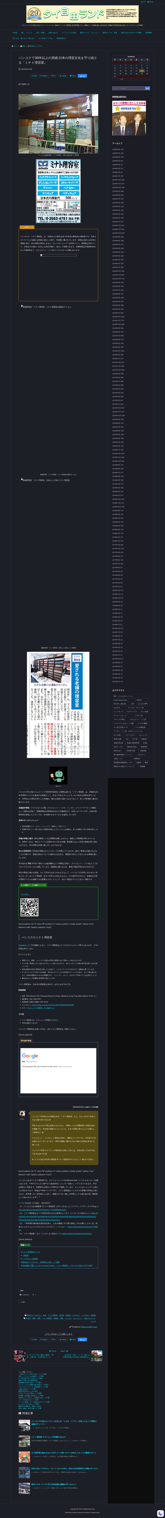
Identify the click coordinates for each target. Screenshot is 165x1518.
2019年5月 (117, 480)
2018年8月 (117, 514)
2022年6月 (118, 339)
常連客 (56, 1318)
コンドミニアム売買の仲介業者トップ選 (34, 1385)
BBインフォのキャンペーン (123, 696)
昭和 (39, 1318)
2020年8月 (118, 423)
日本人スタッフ (89, 1318)
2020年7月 (118, 427)
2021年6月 (118, 385)
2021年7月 (117, 381)
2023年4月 (118, 301)
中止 (127, 739)
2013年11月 (117, 682)
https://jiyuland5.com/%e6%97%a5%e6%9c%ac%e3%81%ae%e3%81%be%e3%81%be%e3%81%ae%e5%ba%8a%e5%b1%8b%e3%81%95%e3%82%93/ (58, 1216)
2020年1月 (117, 450)
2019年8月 (118, 469)
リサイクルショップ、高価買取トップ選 (33, 1387)
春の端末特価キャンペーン (123, 755)
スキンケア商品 (119, 719)
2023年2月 (118, 309)
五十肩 (135, 739)
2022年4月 (118, 347)
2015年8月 (117, 636)
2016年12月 (117, 590)
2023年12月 (118, 271)
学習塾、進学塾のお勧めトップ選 (31, 1395)
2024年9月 (118, 237)
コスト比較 (144, 711)
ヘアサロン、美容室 (89, 1315)
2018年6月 (117, 522)
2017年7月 (117, 564)
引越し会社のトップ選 (27, 1389)
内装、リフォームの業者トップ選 (31, 1376)
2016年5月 (117, 613)
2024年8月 (118, 241)
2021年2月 (117, 400)
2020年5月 (118, 434)
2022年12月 (118, 317)
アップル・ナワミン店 (136, 708)
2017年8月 (117, 560)
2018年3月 (117, 533)
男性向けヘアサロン (36, 46)
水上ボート (142, 755)
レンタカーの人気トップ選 (29, 1404)
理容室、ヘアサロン (73, 1315)
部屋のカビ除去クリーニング (124, 766)
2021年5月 (118, 389)
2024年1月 (118, 267)
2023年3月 (118, 305)
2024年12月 (118, 225)
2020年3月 (118, 442)
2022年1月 (117, 358)
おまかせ (117, 708)
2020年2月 (118, 446)
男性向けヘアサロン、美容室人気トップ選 (34, 1398)
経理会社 (137, 758)
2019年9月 (117, 465)
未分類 (61, 1315)
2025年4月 (118, 210)
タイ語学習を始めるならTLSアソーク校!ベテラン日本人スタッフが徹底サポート (63, 1453)
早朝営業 (143, 751)
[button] (160, 1513)
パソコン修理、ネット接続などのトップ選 (34, 1402)
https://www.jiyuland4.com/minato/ (77, 1233)
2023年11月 (118, 275)
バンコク (68, 1318)
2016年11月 (117, 594)
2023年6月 (118, 294)
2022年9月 (118, 328)
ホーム (15, 46)
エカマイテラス (131, 711)
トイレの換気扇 (139, 727)
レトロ (93, 1321)
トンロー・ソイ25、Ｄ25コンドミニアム (128, 731)
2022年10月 (118, 324)
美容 (23, 46)
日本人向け (118, 751)
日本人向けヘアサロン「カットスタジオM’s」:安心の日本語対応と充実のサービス (64, 1468)
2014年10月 (117, 659)
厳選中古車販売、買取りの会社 (30, 1406)
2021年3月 (118, 396)
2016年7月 (117, 609)
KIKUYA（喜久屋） (120, 704)
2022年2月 (118, 355)
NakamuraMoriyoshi (89, 1327)
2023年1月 (118, 313)
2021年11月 (118, 366)
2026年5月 (117, 161)
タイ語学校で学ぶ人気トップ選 (31, 1378)
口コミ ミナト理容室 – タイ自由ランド (41, 1008)
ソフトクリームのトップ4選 (124, 723)
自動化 (138, 762)
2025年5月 (118, 206)
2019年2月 (117, 491)
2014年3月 (117, 678)
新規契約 (144, 747)
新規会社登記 (132, 747)
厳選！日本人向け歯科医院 (28, 1380)
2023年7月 (118, 290)
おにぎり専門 (142, 704)
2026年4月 (117, 165)
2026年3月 (117, 168)
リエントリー (143, 735)
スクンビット (77, 1318)
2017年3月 (117, 579)
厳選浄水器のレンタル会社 (28, 1391)
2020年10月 (118, 415)
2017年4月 (117, 575)
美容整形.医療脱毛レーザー (123, 762)
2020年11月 (118, 412)
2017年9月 (117, 556)
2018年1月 (117, 541)
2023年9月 (118, 282)
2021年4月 (118, 393)
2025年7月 (118, 199)
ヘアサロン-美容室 (30, 1259)
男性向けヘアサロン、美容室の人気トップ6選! (41, 1262)
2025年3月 (118, 214)
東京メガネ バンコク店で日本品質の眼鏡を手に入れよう (54, 1484)
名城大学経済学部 (133, 743)
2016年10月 (117, 598)
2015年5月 (117, 644)
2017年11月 (118, 548)
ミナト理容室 (52, 1315)
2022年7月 (118, 336)
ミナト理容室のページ (31, 1252)
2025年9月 (118, 191)
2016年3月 (117, 617)
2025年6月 (118, 203)
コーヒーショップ (120, 715)
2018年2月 (117, 537)
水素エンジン (118, 758)
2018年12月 (118, 499)
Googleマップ (24, 945)
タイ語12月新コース (121, 727)
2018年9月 (117, 510)
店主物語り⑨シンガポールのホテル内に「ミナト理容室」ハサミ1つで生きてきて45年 (57, 1265)
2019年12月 (118, 453)
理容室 (26, 1255)
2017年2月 (117, 583)
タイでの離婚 (142, 723)
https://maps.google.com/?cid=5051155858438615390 (53, 1005)
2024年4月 (118, 256)
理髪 (61, 1318)
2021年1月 (117, 404)
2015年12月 (117, 628)
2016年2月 (117, 621)
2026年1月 (117, 176)
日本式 (28, 1318)
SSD (132, 704)
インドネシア (118, 711)
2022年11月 (118, 320)
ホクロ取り (118, 735)
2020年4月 (118, 438)
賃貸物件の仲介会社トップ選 (30, 1383)
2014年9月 (117, 663)
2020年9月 (118, 419)
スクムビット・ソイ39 (138, 719)
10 (115, 68)
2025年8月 (118, 195)
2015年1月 (117, 655)
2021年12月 (118, 362)
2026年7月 (118, 153)
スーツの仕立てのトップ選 (28, 1400)
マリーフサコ (130, 735)
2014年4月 (117, 674)
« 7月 (121, 79)
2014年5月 (117, 670)
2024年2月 (118, 263)
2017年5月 (117, 571)
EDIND (139, 700)
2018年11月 (118, 503)
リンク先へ (24, 894)
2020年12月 (118, 408)
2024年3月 (118, 260)
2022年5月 (118, 343)
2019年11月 (118, 457)
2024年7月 (118, 244)
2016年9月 (117, 602)
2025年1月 (117, 222)
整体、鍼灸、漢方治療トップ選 (30, 1408)
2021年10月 (118, 370)
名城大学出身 (118, 743)
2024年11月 (118, 229)
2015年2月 (117, 651)
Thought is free (94, 1512)
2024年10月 (118, 233)
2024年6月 (118, 248)
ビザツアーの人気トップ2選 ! (30, 1393)
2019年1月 (117, 495)
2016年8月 (117, 606)
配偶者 (142, 766)
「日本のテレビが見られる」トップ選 (33, 1374)
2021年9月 (118, 374)
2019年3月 (117, 488)
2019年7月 (117, 472)
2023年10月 (118, 279)
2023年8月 (118, 286)
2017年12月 (117, 545)
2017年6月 (117, 567)
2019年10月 (118, 461)
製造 (146, 762)
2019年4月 (117, 484)
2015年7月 (117, 640)
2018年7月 (117, 518)
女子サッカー (118, 747)
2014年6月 (117, 666)
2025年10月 (118, 187)
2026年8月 (118, 149)
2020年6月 (118, 431)
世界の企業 (118, 739)
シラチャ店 (139, 715)
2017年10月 (117, 552)
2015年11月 (117, 632)
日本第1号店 (130, 751)
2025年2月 (117, 218)
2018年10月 (118, 507)
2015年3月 (117, 647)
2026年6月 (118, 157)
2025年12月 (118, 180)
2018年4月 (117, 529)
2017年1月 (117, 587)
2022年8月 (118, 332)
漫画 (34, 1318)
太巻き (145, 743)
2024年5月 (118, 252)
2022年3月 (118, 351)
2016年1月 (117, 625)
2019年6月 (117, 476)
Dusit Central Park (120, 700)
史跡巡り (144, 739)
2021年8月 (118, 377)
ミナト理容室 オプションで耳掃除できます (48, 1437)
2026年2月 (117, 172)
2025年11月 (118, 184)
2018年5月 (117, 526)
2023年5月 (118, 298)
